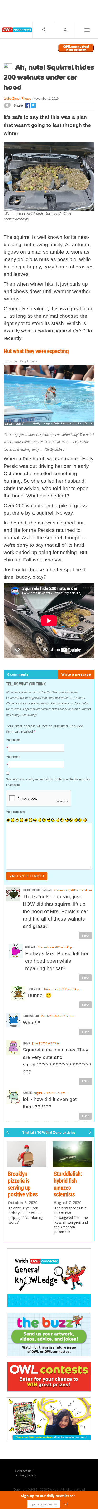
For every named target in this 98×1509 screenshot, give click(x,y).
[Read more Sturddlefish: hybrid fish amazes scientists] (72, 1154)
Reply (85, 935)
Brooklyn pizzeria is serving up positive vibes (23, 1184)
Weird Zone (11, 98)
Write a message (76, 674)
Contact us (23, 1471)
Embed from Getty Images (20, 361)
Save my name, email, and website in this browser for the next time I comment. (48, 782)
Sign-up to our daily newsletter (48, 1495)
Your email (13, 756)
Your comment (15, 811)
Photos (26, 98)
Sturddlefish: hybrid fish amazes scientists (68, 1184)
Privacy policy (25, 1475)
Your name (13, 739)
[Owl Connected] (16, 33)
